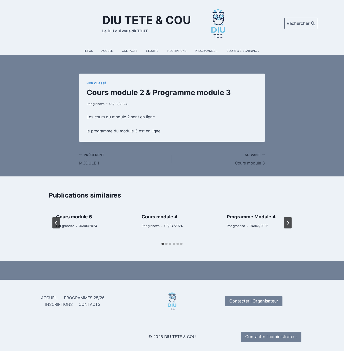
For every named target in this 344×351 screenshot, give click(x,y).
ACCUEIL (107, 50)
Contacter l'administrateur (271, 336)
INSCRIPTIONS (177, 50)
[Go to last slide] (56, 222)
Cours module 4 (160, 217)
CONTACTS (130, 50)
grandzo (98, 104)
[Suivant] (288, 222)
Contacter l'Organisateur (253, 301)
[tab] (162, 244)
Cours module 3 (250, 159)
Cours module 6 (74, 217)
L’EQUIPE (152, 50)
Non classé (96, 83)
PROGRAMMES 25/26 (84, 297)
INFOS (88, 50)
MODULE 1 (91, 159)
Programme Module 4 (251, 217)
